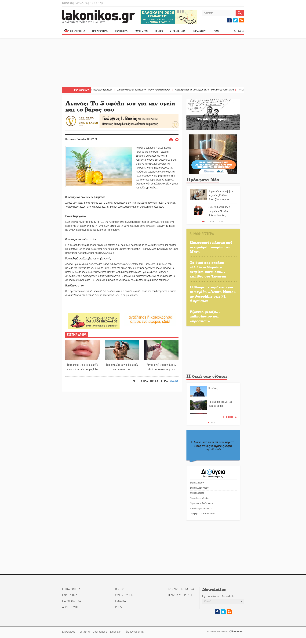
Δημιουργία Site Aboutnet (218, 631)
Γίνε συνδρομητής (134, 631)
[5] (212, 221)
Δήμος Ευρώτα (197, 492)
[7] (216, 221)
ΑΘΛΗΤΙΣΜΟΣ (141, 30)
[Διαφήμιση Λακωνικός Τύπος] (213, 445)
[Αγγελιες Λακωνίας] (150, 319)
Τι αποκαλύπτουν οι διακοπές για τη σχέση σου (122, 367)
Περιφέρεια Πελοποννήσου (202, 513)
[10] (223, 221)
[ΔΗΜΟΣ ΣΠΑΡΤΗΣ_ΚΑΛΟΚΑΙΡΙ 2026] (168, 16)
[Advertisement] (153, 62)
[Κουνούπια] (213, 154)
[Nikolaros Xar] (94, 321)
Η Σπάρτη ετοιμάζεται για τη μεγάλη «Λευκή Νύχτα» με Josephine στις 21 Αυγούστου (213, 294)
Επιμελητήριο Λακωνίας (201, 508)
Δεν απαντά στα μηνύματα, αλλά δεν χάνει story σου (161, 367)
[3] (207, 221)
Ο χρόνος (213, 388)
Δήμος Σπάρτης (197, 482)
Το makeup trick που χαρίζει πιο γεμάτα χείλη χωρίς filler (82, 367)
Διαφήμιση (115, 631)
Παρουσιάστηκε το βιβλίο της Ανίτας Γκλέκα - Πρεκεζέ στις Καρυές (220, 195)
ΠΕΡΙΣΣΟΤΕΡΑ (229, 417)
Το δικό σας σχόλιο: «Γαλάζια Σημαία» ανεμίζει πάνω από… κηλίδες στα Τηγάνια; (208, 269)
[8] (218, 221)
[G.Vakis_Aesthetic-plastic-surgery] (121, 120)
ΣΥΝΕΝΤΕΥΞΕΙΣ (177, 30)
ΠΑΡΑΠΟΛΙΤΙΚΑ (100, 30)
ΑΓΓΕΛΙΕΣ (239, 30)
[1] (203, 221)
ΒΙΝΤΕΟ (159, 30)
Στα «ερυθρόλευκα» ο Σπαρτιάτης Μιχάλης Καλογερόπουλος (121, 89)
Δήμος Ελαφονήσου (199, 487)
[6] (214, 221)
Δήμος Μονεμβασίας (199, 498)
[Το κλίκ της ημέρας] (213, 114)
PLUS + (217, 30)
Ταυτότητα (84, 631)
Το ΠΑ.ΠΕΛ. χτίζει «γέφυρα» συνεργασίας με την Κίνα (240, 89)
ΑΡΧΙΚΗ (66, 32)
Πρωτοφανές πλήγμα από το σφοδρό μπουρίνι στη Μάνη (211, 246)
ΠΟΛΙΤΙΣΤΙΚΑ (121, 30)
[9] (221, 221)
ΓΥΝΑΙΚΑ (173, 381)
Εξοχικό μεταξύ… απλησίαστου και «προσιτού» (205, 316)
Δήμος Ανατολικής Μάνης (202, 503)
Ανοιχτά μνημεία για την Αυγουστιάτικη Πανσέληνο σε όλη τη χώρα (182, 89)
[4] (210, 221)
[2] (205, 221)
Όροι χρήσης (100, 631)
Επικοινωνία (68, 631)
